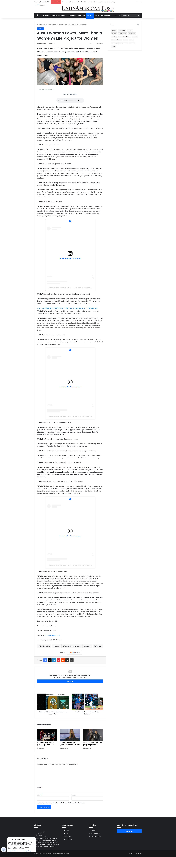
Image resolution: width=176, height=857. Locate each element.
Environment (132, 33)
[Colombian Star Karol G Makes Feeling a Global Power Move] (70, 735)
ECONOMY (72, 15)
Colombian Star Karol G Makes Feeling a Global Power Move (70, 744)
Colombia (114, 30)
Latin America (126, 36)
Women (87, 646)
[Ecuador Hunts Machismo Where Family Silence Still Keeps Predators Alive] (47, 735)
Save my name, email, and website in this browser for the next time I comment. (62, 803)
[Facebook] (45, 660)
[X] (50, 660)
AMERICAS (45, 15)
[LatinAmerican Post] (88, 8)
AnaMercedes (41, 43)
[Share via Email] (67, 660)
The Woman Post (96, 833)
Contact (66, 833)
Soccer (125, 40)
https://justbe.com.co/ (52, 635)
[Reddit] (63, 660)
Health (113, 36)
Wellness (132, 43)
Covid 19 (130, 30)
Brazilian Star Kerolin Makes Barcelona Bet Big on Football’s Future (92, 744)
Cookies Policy (68, 839)
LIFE (115, 15)
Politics (119, 40)
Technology (115, 43)
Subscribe (70, 681)
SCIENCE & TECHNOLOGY (103, 15)
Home (40, 24)
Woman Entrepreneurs (72, 646)
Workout (98, 646)
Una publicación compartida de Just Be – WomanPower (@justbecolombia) (70, 287)
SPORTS (89, 15)
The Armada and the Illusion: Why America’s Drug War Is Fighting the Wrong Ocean (86, 2)
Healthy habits (45, 646)
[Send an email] (45, 43)
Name (39, 787)
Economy (114, 33)
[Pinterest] (58, 660)
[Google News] (74, 653)
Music (113, 40)
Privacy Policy (67, 836)
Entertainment (122, 33)
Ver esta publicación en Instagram (70, 258)
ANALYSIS (81, 15)
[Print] (72, 660)
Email (39, 795)
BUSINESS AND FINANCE (58, 15)
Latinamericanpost (63, 853)
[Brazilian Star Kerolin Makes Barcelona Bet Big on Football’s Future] (93, 735)
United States (123, 43)
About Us (66, 830)
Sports (56, 646)
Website (74, 795)
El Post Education (96, 836)
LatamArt (93, 830)
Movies (135, 36)
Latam (119, 36)
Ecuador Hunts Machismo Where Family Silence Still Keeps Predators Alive (45, 744)
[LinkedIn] (54, 660)
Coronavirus (122, 30)
